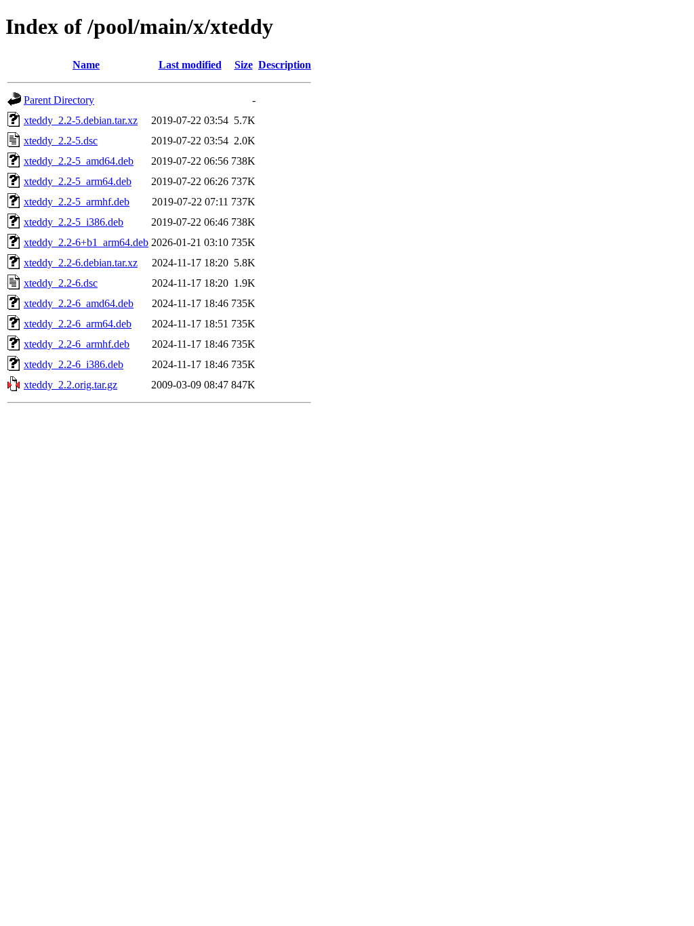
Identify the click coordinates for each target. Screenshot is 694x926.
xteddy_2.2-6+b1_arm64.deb (86, 242)
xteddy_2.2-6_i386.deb (73, 364)
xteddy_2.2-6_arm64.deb (77, 323)
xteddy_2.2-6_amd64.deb (79, 303)
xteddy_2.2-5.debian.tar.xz (81, 120)
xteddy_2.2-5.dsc (61, 140)
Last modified (190, 65)
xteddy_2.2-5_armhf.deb (76, 201)
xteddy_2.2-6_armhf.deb (76, 344)
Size (243, 65)
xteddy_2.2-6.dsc (61, 283)
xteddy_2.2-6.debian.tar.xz (81, 262)
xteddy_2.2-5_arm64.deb (77, 181)
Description (284, 65)
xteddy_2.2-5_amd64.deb (79, 161)
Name (86, 65)
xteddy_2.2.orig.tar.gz (70, 384)
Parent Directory (59, 100)
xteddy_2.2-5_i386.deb (73, 222)
